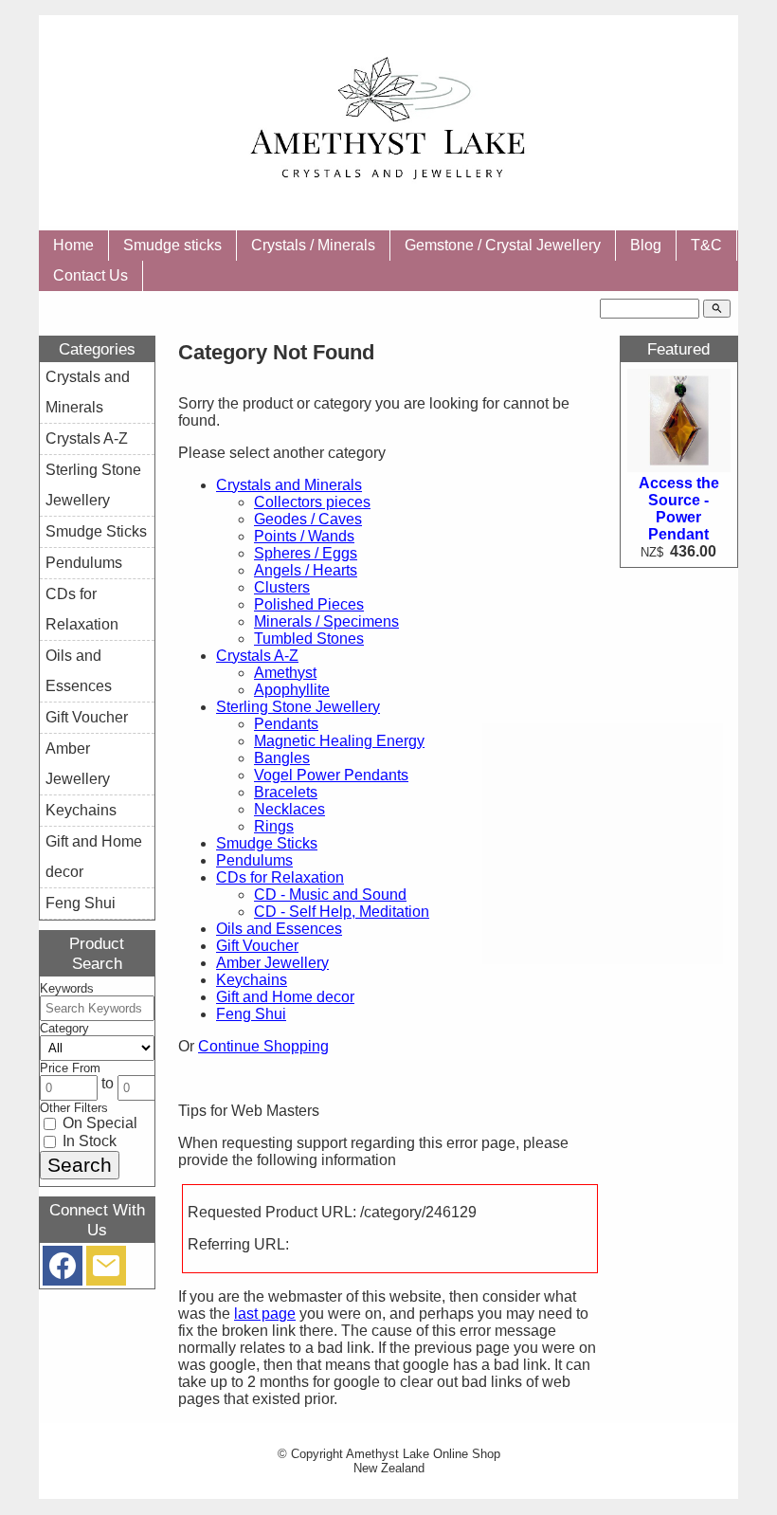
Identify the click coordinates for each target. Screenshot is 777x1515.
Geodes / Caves (308, 519)
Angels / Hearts (305, 570)
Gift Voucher (257, 946)
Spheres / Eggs (305, 553)
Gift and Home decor (285, 997)
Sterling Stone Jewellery (298, 707)
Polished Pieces (309, 604)
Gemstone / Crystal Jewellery (503, 245)
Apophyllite (292, 690)
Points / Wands (304, 536)
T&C (706, 245)
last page (265, 1313)
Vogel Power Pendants (331, 775)
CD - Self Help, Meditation (341, 912)
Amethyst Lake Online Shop (423, 1454)
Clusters (282, 587)
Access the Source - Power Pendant (679, 508)
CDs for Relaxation (280, 877)
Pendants (286, 724)
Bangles (282, 758)
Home (73, 245)
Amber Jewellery (272, 963)
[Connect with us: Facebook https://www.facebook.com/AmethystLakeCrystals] (62, 1270)
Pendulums (254, 860)
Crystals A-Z (257, 656)
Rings (274, 826)
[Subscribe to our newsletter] (106, 1270)
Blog (645, 245)
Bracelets (285, 792)
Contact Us (90, 275)
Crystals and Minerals (289, 485)
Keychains (251, 980)
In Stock (88, 1141)
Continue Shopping (263, 1046)
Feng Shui (251, 1014)
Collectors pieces (312, 502)
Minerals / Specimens (326, 621)
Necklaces (289, 809)
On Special (98, 1123)
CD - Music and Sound (330, 894)
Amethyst (285, 673)
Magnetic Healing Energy (339, 741)
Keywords (67, 988)
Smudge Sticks (266, 843)
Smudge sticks (172, 245)
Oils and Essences (279, 929)
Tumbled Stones (309, 638)
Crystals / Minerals (313, 245)
